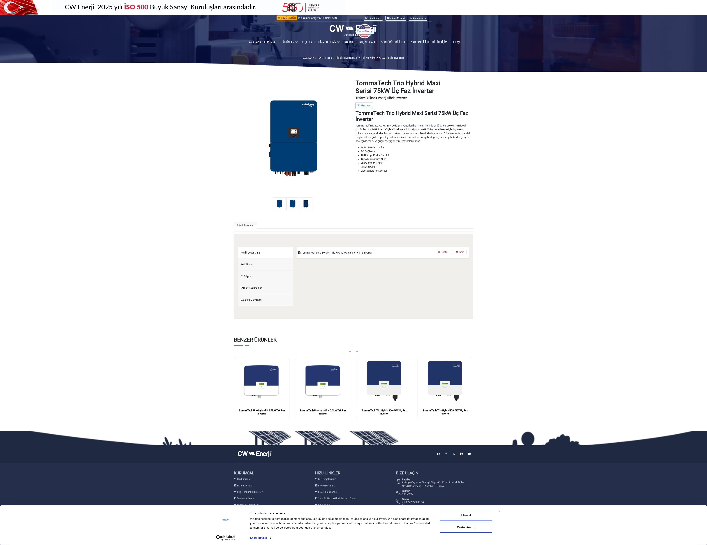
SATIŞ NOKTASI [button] (367, 42)
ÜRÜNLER (289, 42)
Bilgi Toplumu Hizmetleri (250, 492)
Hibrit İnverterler (347, 57)
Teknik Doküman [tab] (245, 225)
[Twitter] (454, 454)
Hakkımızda (243, 479)
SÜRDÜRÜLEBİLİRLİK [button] (393, 42)
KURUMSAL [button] (270, 42)
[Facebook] (438, 454)
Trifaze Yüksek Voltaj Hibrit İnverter (382, 57)
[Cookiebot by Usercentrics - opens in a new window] (226, 538)
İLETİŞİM (442, 42)
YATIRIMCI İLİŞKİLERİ (423, 42)
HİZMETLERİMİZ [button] (327, 42)
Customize (464, 527)
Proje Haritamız (326, 485)
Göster (444, 252)
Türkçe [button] (456, 42)
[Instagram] (446, 454)
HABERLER (349, 42)
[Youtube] (469, 454)
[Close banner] (499, 511)
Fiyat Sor (365, 105)
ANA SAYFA (255, 42)
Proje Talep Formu (327, 492)
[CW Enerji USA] (364, 31)
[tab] (265, 253)
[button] (418, 18)
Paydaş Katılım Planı (248, 505)
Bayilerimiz (324, 505)
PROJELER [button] (306, 42)
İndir (461, 252)
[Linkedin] (461, 454)
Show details (258, 537)
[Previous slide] (350, 352)
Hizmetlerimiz (244, 485)
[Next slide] (357, 352)
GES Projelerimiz (327, 479)
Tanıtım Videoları (246, 498)
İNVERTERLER (325, 57)
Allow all (466, 515)
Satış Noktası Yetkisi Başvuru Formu (337, 498)
